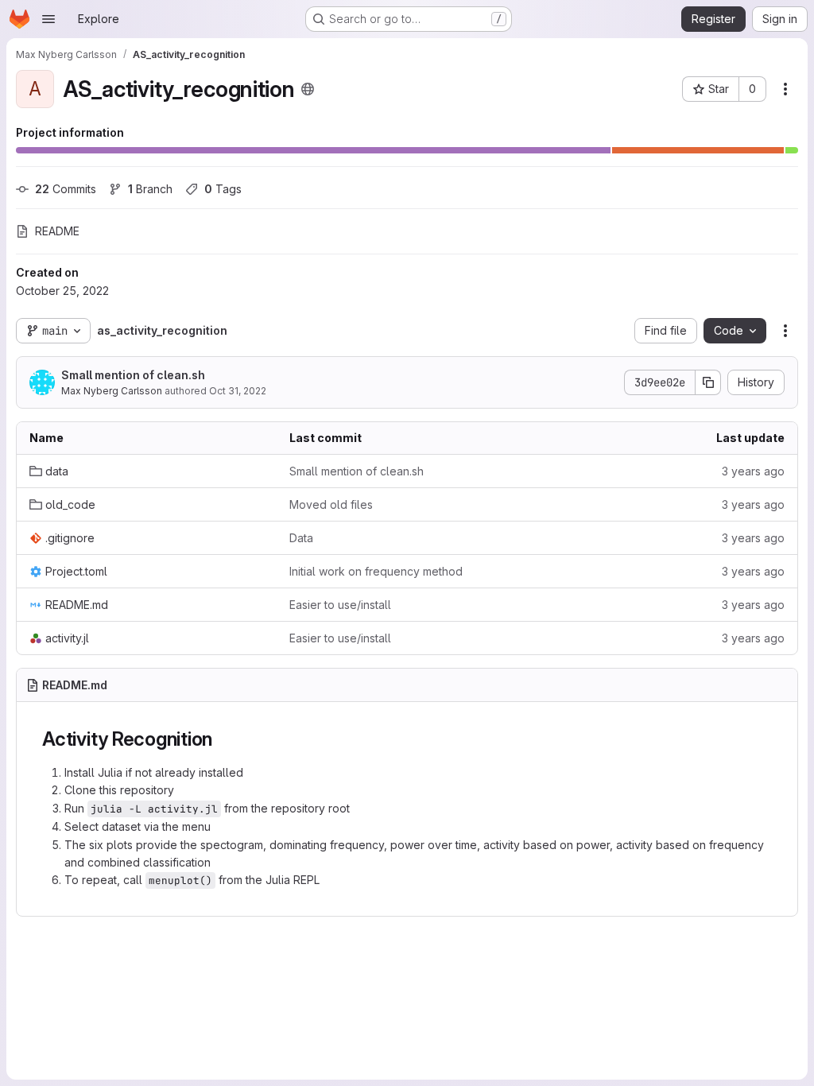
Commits (65, 189)
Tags (223, 189)
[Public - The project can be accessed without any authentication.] (307, 89)
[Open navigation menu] (48, 19)
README (57, 231)
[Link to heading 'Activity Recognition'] (222, 739)
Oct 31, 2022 (237, 391)
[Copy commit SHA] (708, 382)
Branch (150, 189)
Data (301, 538)
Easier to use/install (340, 604)
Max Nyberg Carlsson (111, 391)
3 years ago (753, 471)
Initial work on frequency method (376, 571)
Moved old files (331, 504)
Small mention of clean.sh (133, 375)
